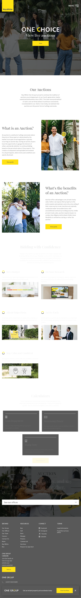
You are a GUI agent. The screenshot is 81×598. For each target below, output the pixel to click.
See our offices (11, 502)
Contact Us (5, 539)
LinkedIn (43, 536)
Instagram (44, 531)
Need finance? (40, 460)
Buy (3, 547)
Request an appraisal (26, 547)
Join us (9, 569)
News (3, 541)
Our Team (5, 533)
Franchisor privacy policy (63, 531)
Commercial (24, 541)
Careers (4, 536)
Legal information (62, 528)
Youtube (44, 534)
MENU (71, 6)
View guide (10, 162)
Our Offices (5, 531)
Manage (22, 536)
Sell (21, 531)
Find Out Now (64, 590)
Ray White (5, 544)
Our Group (5, 528)
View (40, 43)
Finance (22, 539)
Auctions (23, 544)
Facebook (44, 528)
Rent (21, 533)
